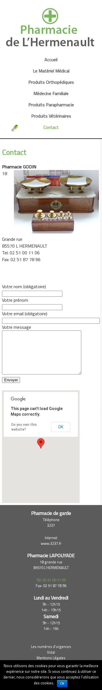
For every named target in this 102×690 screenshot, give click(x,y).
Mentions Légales (51, 658)
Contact (51, 127)
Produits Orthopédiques (51, 82)
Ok (62, 683)
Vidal (51, 652)
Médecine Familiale (51, 93)
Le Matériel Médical (51, 71)
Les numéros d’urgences (51, 646)
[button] (41, 443)
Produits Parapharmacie (51, 105)
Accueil (51, 59)
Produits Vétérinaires (51, 116)
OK (60, 427)
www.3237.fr (51, 543)
